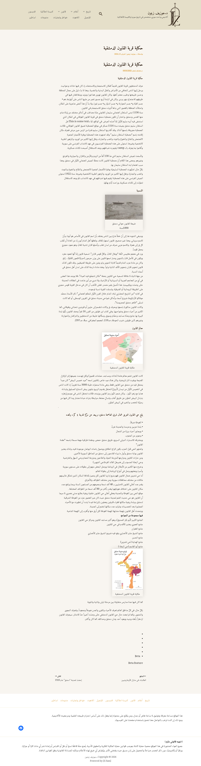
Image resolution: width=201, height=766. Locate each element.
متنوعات (44, 18)
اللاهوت (75, 18)
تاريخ (88, 12)
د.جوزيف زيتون (158, 13)
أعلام (76, 12)
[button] (100, 14)
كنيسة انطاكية (46, 12)
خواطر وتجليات (60, 18)
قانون (63, 12)
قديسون (32, 12)
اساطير (32, 18)
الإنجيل (87, 18)
